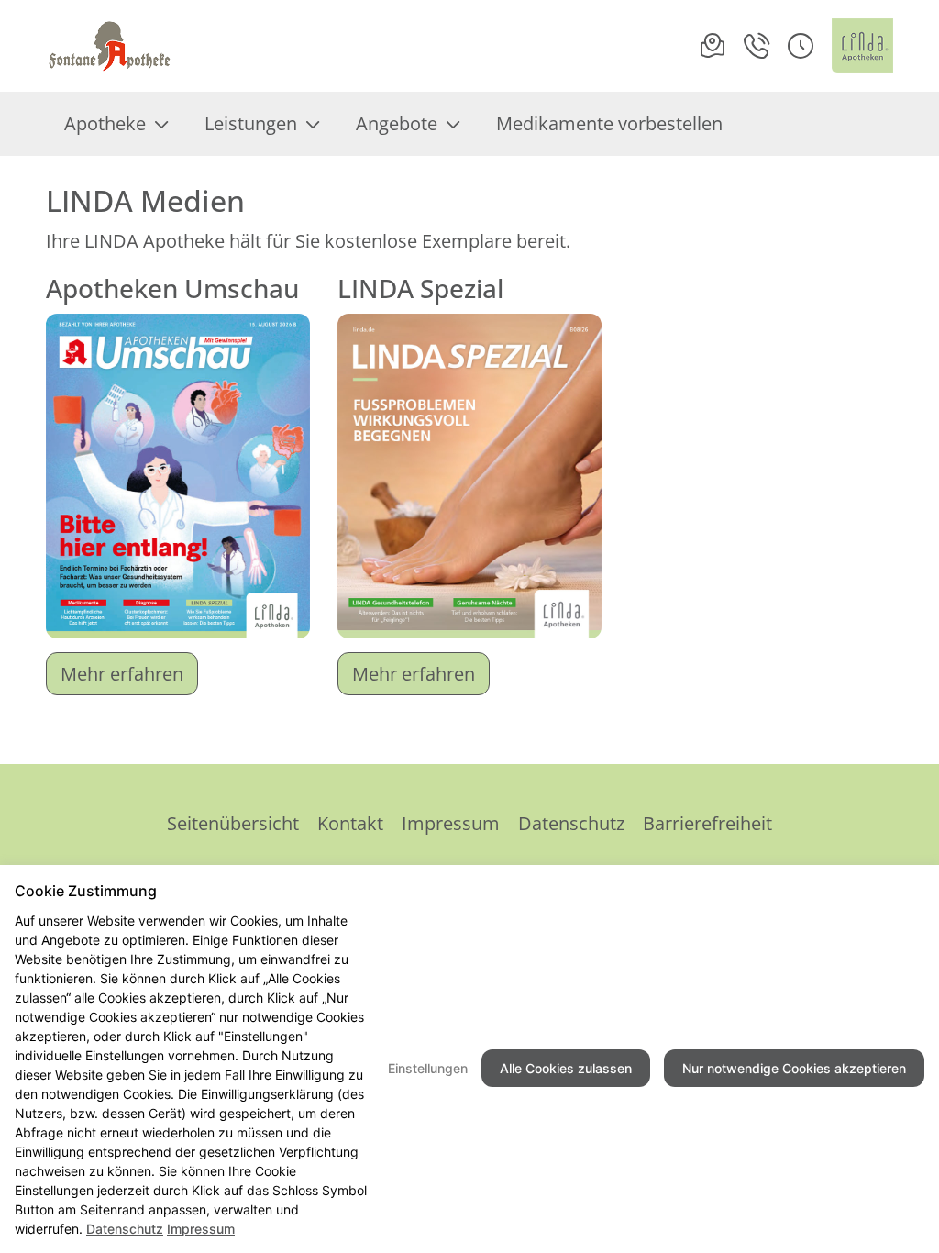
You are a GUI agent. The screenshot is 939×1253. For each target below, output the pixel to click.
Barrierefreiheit (707, 823)
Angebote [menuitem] (396, 123)
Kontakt (350, 823)
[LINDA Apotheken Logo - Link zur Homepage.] (862, 45)
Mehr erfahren (122, 673)
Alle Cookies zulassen (566, 1068)
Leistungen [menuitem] (250, 123)
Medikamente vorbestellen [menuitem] (609, 123)
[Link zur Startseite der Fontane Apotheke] (110, 45)
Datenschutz (571, 823)
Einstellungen (428, 1068)
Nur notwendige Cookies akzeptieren (794, 1068)
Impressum (451, 823)
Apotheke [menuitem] (105, 123)
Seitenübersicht (233, 823)
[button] (800, 46)
